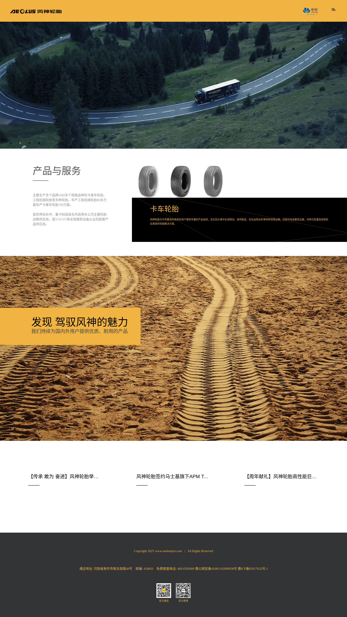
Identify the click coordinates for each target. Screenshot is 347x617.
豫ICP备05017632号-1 (253, 568)
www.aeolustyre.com (168, 551)
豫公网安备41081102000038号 (216, 568)
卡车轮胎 (164, 209)
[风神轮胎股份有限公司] (36, 11)
